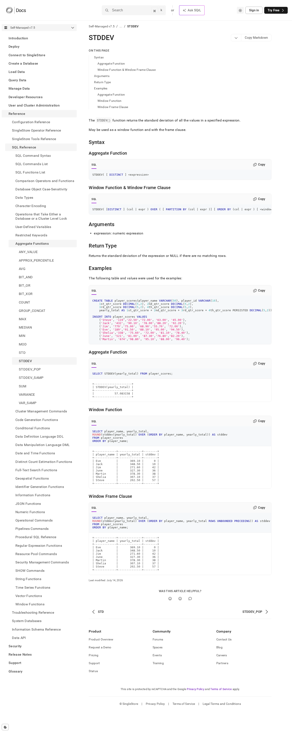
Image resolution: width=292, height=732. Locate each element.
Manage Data (19, 88)
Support (15, 663)
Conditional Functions (32, 428)
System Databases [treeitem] (26, 621)
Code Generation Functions (36, 420)
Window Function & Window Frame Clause (126, 69)
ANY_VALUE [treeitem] (28, 252)
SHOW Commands (29, 571)
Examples (100, 88)
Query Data (17, 80)
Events (157, 655)
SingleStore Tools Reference (34, 139)
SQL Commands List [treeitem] (31, 164)
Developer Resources (26, 97)
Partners (222, 663)
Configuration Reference (31, 122)
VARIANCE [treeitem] (27, 395)
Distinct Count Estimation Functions (43, 461)
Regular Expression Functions (38, 545)
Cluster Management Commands (41, 411)
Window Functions (29, 604)
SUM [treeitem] (22, 386)
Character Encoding (30, 206)
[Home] (16, 10)
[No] (180, 599)
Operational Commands (34, 520)
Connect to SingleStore (27, 55)
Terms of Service (221, 689)
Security (15, 646)
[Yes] (170, 599)
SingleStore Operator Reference (36, 130)
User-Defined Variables (33, 227)
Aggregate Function (111, 63)
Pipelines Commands (32, 529)
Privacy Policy (195, 689)
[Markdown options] (236, 37)
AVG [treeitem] (22, 269)
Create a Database (23, 63)
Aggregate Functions (32, 244)
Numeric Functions (30, 512)
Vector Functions (28, 596)
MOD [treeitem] (23, 344)
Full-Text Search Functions (36, 470)
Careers (221, 655)
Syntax (99, 57)
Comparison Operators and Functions (44, 181)
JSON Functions (28, 503)
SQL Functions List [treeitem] (30, 172)
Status (93, 671)
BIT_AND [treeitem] (26, 277)
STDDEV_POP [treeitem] (30, 369)
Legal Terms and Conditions (222, 703)
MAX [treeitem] (22, 319)
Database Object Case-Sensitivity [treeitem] (41, 189)
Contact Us (224, 639)
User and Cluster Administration (34, 105)
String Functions (28, 579)
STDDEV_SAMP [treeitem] (31, 378)
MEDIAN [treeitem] (25, 327)
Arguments (101, 76)
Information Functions (32, 495)
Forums (158, 639)
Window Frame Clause (112, 107)
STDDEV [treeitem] (25, 361)
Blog (219, 647)
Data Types (24, 198)
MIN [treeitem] (22, 336)
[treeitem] (39, 38)
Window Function (109, 100)
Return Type (102, 82)
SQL (93, 164)
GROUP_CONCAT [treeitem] (32, 311)
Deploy (14, 46)
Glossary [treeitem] (16, 671)
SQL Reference (24, 147)
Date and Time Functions (35, 453)
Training (158, 663)
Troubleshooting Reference (33, 612)
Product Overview (101, 639)
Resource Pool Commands (36, 554)
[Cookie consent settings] (5, 727)
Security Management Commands (42, 562)
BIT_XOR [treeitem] (25, 294)
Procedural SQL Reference (35, 537)
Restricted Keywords (31, 235)
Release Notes (20, 654)
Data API (19, 638)
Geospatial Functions (32, 478)
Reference (17, 114)
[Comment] (190, 599)
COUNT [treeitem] (24, 302)
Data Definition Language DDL (39, 436)
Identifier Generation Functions (39, 487)
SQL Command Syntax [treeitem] (33, 156)
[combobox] (240, 10)
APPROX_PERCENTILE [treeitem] (36, 260)
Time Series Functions (32, 587)
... (120, 26)
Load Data (17, 72)
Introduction (18, 38)
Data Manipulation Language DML (42, 445)
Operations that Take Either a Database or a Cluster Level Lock (41, 216)
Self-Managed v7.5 (102, 26)
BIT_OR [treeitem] (24, 285)
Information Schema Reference (36, 629)
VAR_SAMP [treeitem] (28, 403)
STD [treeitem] (22, 353)
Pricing (93, 655)
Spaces (158, 647)
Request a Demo (100, 647)
